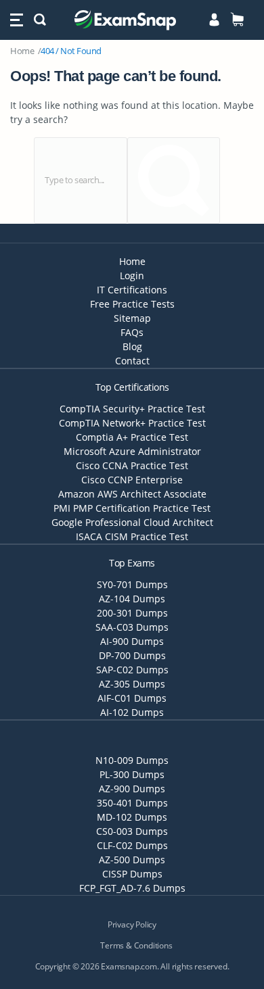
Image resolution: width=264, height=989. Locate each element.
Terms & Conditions (136, 945)
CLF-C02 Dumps (132, 845)
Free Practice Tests (132, 303)
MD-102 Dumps (132, 817)
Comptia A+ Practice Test (132, 437)
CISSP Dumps (132, 873)
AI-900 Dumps (132, 641)
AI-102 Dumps (132, 712)
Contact (132, 360)
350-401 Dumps (132, 802)
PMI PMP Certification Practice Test (132, 508)
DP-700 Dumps (132, 655)
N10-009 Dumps (132, 760)
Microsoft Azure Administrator (132, 451)
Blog (132, 346)
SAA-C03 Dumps (132, 627)
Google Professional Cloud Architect (132, 522)
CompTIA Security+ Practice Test (132, 408)
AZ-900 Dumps (132, 788)
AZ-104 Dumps (132, 598)
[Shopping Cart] (237, 19)
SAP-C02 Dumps (132, 669)
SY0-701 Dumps (132, 584)
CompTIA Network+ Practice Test (132, 422)
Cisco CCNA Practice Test (132, 465)
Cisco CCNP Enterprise (132, 479)
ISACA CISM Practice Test (132, 536)
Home (22, 51)
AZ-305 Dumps (132, 683)
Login (132, 275)
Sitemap (132, 318)
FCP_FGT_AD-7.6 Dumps (132, 888)
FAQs (132, 332)
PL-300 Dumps (132, 774)
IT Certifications (132, 289)
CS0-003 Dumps (132, 831)
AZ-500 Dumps (132, 859)
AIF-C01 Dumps (132, 698)
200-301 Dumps (132, 612)
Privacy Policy (132, 924)
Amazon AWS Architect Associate (132, 493)
